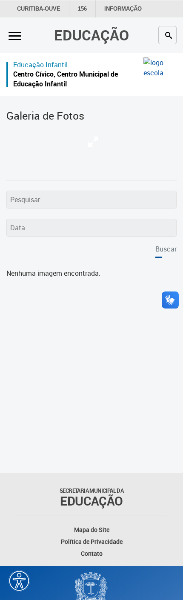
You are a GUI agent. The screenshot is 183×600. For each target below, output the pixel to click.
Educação (91, 35)
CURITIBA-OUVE (38, 9)
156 (82, 9)
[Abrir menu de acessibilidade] (19, 580)
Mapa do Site (91, 530)
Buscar (166, 249)
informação (123, 9)
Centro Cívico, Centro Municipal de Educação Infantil (65, 79)
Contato (92, 553)
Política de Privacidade (92, 541)
